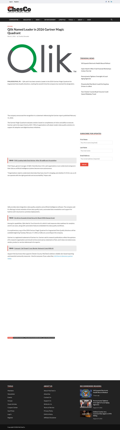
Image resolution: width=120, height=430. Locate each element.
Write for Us (48, 404)
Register (16, 1)
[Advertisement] (78, 10)
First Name (83, 139)
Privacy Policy (48, 411)
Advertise (47, 394)
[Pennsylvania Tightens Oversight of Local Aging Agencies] (86, 401)
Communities (13, 20)
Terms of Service (49, 407)
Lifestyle (62, 20)
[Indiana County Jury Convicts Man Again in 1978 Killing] (86, 412)
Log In (11, 1)
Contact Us (47, 397)
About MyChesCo (50, 390)
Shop (89, 20)
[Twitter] (109, 1)
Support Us (47, 401)
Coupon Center (13, 407)
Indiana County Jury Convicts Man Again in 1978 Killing (102, 414)
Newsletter (11, 394)
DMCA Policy (48, 414)
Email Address (85, 155)
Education (27, 20)
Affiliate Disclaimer (50, 417)
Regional (10, 26)
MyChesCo (21, 427)
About (80, 20)
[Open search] (111, 20)
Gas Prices (11, 411)
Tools (71, 20)
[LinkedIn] (111, 1)
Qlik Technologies (48, 337)
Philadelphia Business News (33, 337)
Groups (10, 401)
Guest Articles (12, 404)
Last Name (83, 147)
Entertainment (50, 20)
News (38, 20)
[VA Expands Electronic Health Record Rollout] (86, 390)
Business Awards (19, 337)
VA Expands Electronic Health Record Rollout (95, 63)
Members (11, 390)
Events (10, 397)
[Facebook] (106, 1)
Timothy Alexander (24, 36)
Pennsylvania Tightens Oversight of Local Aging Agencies (101, 402)
